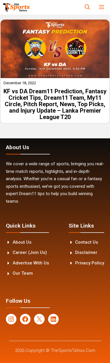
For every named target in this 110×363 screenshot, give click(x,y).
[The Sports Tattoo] (16, 7)
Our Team (23, 273)
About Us (22, 242)
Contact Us (86, 242)
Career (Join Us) (30, 252)
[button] (87, 7)
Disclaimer (86, 252)
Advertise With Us (31, 263)
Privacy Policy (89, 263)
